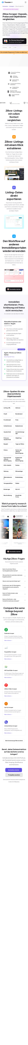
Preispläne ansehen (14, 775)
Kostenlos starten (15, 289)
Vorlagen (11, 6)
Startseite (5, 6)
